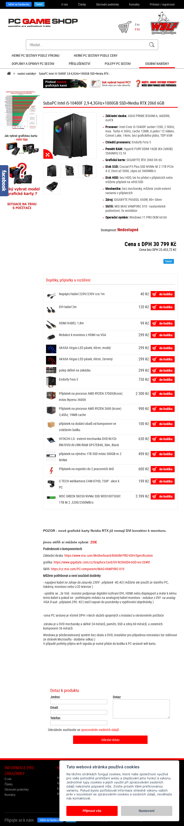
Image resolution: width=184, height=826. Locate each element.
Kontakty (134, 4)
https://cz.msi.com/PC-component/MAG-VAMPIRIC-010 (87, 569)
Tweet (39, 4)
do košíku (165, 294)
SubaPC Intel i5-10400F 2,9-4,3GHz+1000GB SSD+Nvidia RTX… (74, 73)
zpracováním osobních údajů (100, 729)
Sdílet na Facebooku (18, 4)
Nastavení (146, 811)
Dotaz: (117, 697)
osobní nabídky (26, 73)
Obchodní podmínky (107, 4)
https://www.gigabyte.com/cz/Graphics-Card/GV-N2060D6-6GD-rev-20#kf (102, 562)
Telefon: (55, 718)
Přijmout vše (92, 811)
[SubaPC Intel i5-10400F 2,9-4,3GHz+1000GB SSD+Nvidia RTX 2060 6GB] (70, 136)
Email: (54, 707)
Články (82, 4)
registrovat (168, 4)
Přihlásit (155, 4)
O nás (64, 4)
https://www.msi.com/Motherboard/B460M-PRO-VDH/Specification (108, 555)
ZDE (93, 542)
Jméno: (55, 697)
